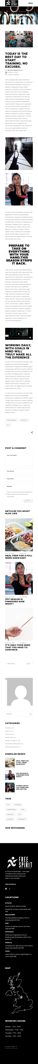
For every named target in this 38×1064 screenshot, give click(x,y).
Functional (11, 420)
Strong (10, 819)
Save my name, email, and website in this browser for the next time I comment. (19, 494)
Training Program (13, 743)
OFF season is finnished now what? (15, 601)
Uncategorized (11, 747)
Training (21, 819)
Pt (8, 425)
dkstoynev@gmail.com (15, 70)
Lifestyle (23, 553)
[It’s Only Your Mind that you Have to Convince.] (19, 624)
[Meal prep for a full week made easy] (19, 534)
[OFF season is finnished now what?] (19, 578)
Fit (8, 804)
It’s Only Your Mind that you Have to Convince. (17, 647)
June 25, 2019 (9, 643)
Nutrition (23, 597)
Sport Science (13, 74)
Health (8, 731)
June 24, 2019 (13, 72)
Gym (22, 809)
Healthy (24, 420)
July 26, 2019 (9, 553)
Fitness (23, 643)
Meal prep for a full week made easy (18, 556)
